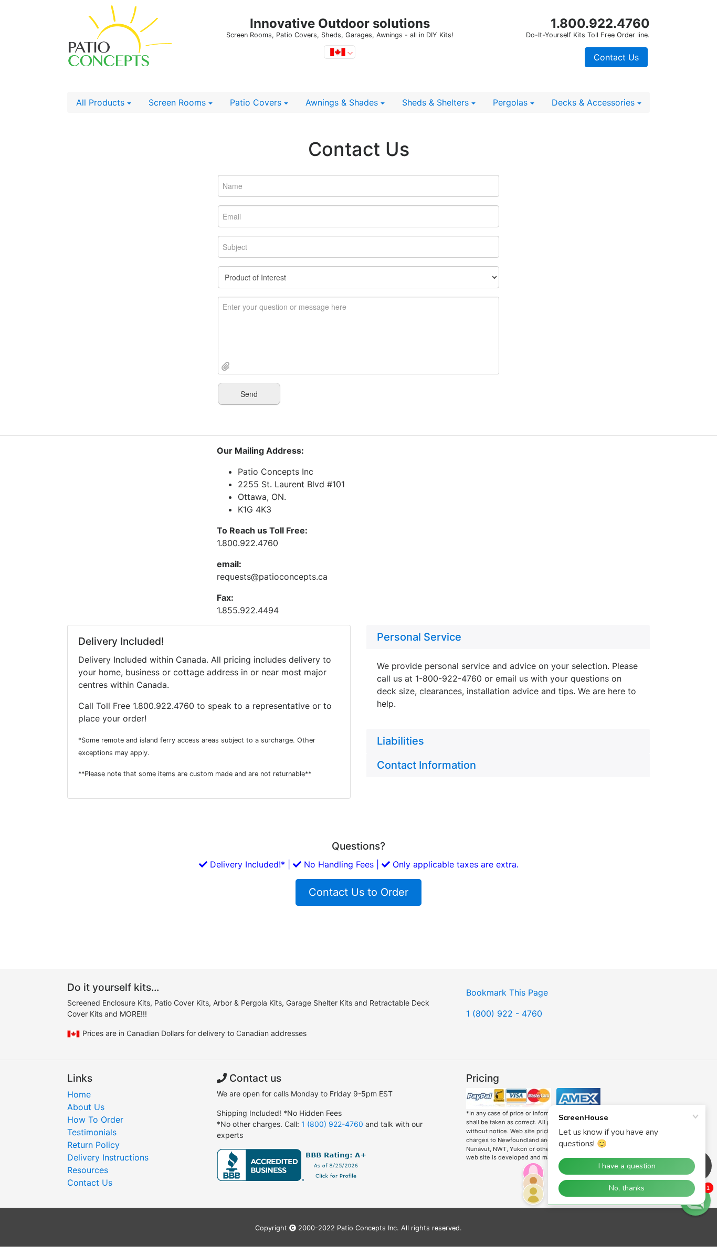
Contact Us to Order (358, 892)
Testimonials (92, 1132)
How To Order (95, 1119)
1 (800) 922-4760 (332, 1124)
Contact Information (426, 765)
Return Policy (93, 1144)
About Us (85, 1107)
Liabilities (400, 741)
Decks (593, 102)
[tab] (508, 637)
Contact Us (616, 57)
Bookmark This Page (507, 992)
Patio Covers (257, 102)
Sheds (435, 102)
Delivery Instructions (108, 1157)
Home (79, 1094)
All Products (101, 102)
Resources (87, 1170)
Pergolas (511, 102)
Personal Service (419, 637)
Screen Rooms (178, 102)
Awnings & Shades (343, 102)
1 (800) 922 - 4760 (504, 1013)
